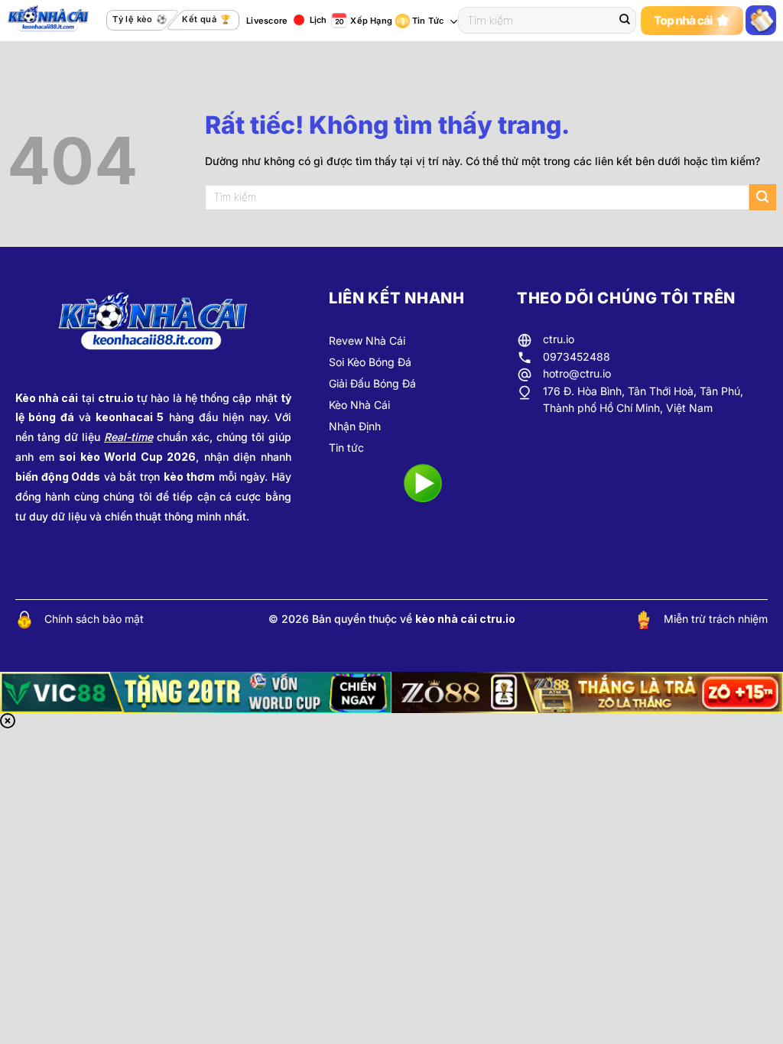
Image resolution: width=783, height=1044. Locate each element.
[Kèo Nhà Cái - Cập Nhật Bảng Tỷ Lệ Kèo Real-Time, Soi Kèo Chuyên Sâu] (53, 20)
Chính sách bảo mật (94, 618)
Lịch (318, 20)
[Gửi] (624, 20)
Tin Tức (428, 20)
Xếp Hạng (371, 20)
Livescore (267, 20)
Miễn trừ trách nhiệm (716, 618)
